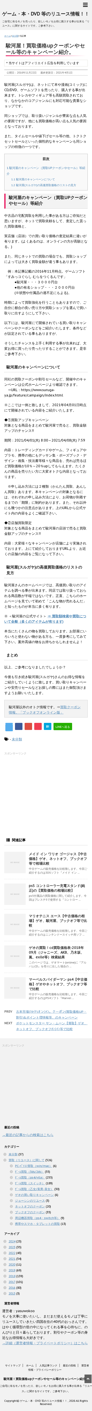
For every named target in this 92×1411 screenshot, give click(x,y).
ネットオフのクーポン (30, 1206)
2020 (12, 1264)
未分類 (17, 739)
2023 (12, 1247)
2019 (12, 1270)
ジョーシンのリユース (30, 1201)
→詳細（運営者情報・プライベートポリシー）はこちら (45, 1343)
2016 (12, 1288)
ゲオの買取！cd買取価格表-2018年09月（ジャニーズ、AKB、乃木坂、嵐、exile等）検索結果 (56, 952)
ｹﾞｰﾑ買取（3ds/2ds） (29, 1172)
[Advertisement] (36, 793)
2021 (12, 1259)
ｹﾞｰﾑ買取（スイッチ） (30, 1183)
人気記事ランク (48, 1365)
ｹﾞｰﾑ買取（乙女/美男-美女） (34, 1189)
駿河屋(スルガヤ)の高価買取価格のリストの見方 (43, 185)
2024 (12, 1241)
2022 (12, 1253)
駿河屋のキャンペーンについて (33, 179)
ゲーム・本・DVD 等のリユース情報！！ (45, 14)
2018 (12, 1276)
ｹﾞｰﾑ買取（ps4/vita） (30, 1177)
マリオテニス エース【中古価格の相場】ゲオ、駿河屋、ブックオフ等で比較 (58, 920)
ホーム (30, 1365)
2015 (12, 1293)
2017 (12, 1282)
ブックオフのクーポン (30, 1212)
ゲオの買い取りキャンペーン (34, 1195)
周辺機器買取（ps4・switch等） (37, 1218)
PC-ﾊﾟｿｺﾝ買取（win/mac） (33, 1166)
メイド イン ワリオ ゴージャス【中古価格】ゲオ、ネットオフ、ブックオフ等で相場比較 (58, 858)
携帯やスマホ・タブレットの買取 (37, 1224)
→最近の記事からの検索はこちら (27, 1135)
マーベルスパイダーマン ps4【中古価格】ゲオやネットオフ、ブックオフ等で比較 (58, 984)
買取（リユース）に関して (27, 1160)
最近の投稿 (69, 1365)
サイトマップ (13, 1365)
